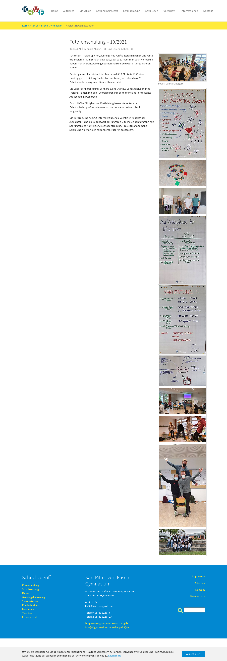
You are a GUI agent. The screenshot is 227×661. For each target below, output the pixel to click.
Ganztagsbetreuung (33, 597)
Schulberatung (30, 589)
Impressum (198, 576)
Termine (27, 613)
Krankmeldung (30, 585)
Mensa (25, 593)
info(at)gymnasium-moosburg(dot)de (107, 627)
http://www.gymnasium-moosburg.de (106, 623)
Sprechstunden (30, 601)
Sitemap (200, 583)
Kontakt (200, 589)
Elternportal (29, 617)
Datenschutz (197, 596)
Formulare (28, 609)
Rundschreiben (30, 605)
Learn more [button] (114, 655)
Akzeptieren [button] (193, 654)
